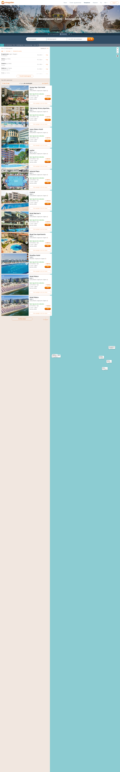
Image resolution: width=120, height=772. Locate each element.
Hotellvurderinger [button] (28, 45)
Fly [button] (101, 2)
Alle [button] (2, 51)
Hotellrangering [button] (19, 45)
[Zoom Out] (118, 50)
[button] (36, 39)
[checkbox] (5, 45)
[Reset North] (118, 52)
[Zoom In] (118, 48)
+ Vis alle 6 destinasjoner (25, 76)
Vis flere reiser (22, 319)
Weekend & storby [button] (17, 51)
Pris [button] (14, 45)
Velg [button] (47, 55)
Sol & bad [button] (8, 51)
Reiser (65, 2)
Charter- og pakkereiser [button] (75, 2)
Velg (48, 98)
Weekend (95, 2)
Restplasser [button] (87, 2)
